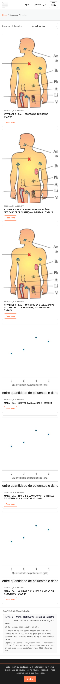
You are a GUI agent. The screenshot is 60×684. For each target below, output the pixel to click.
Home (4, 15)
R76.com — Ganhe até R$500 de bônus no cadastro (29, 617)
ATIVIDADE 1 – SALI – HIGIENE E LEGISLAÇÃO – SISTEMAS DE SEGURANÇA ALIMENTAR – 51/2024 (28, 210)
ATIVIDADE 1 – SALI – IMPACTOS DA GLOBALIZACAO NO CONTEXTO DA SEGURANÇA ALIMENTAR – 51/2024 (29, 307)
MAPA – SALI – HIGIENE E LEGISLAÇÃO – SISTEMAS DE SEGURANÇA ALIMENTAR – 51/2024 (29, 497)
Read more (10, 122)
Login (26, 5)
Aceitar (30, 679)
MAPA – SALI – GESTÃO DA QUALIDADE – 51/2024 (28, 403)
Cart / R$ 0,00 (40, 5)
